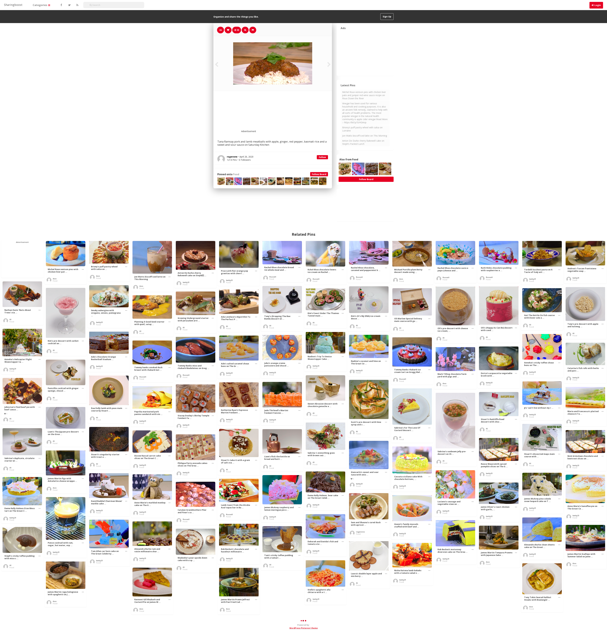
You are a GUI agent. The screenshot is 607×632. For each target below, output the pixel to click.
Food (236, 174)
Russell (272, 277)
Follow (322, 157)
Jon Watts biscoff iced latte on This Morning (364, 135)
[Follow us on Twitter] (69, 5)
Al (10, 319)
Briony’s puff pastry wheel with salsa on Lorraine (362, 129)
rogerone (360, 532)
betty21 (186, 282)
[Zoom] (245, 30)
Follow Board (319, 174)
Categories (40, 5)
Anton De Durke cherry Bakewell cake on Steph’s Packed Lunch (363, 142)
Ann (55, 278)
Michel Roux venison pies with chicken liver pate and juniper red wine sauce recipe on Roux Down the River (364, 95)
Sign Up (387, 16)
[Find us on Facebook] (61, 5)
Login (598, 5)
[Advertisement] (280, 112)
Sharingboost (13, 5)
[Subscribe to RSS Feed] (77, 5)
